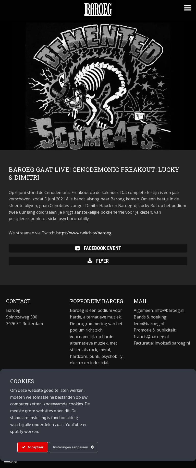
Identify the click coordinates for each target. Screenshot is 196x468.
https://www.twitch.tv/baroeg (84, 233)
